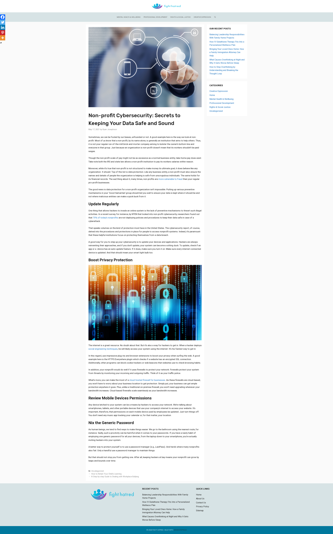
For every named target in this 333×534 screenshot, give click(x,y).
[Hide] (1, 43)
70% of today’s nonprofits (105, 217)
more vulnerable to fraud (170, 179)
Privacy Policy (202, 506)
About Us (200, 498)
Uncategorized (97, 471)
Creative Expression (202, 17)
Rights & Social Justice (180, 17)
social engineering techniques (103, 349)
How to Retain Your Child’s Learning (106, 474)
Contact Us (201, 502)
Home (212, 95)
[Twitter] (2, 22)
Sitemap (200, 510)
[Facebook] (2, 17)
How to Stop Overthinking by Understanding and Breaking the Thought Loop (223, 70)
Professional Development (155, 17)
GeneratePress (180, 530)
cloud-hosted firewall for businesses (147, 380)
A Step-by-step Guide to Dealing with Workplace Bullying (115, 477)
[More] (2, 37)
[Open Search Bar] (215, 17)
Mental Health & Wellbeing (128, 17)
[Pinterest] (2, 32)
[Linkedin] (2, 27)
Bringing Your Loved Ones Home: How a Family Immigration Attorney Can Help (226, 52)
